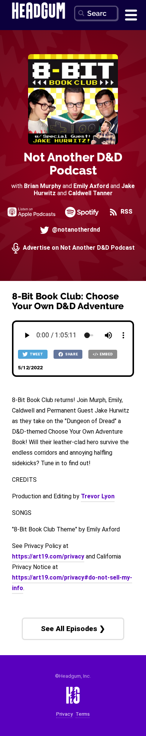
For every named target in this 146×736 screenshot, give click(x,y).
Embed (106, 354)
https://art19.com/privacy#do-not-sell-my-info (72, 583)
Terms (83, 714)
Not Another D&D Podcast (73, 163)
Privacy (64, 714)
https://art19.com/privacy (48, 556)
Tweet (36, 354)
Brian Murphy (42, 186)
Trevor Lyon (98, 496)
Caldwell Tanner (90, 193)
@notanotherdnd (75, 229)
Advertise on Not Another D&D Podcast (78, 247)
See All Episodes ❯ (73, 628)
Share (71, 354)
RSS (126, 211)
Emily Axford (91, 186)
